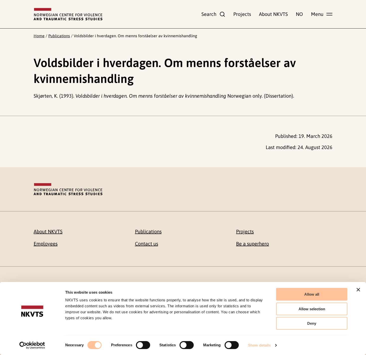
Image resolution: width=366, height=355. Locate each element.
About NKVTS (273, 14)
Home (39, 36)
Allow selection (312, 309)
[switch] (143, 345)
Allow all (311, 294)
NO (299, 14)
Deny (311, 323)
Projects (242, 14)
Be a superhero (252, 243)
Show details (259, 345)
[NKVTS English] (68, 14)
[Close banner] (358, 289)
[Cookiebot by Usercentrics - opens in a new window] (32, 345)
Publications (59, 36)
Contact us (146, 243)
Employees (46, 243)
